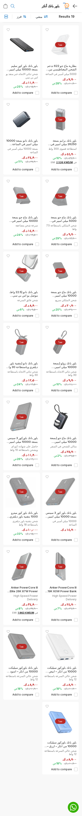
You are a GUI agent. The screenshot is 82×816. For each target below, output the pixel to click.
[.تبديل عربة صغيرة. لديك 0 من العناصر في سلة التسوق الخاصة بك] (5, 6)
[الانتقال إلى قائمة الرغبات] (47, 29)
